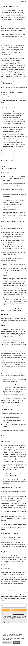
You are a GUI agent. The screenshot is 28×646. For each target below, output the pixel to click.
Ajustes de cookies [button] (7, 642)
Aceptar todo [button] (16, 642)
